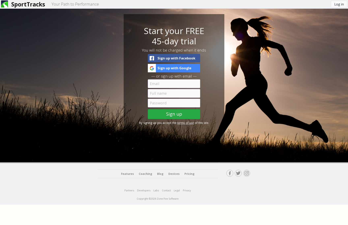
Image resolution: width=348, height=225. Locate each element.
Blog (160, 174)
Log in (339, 4)
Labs (156, 190)
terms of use (185, 123)
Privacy (187, 190)
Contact (166, 190)
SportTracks (28, 4)
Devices (174, 174)
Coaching (145, 174)
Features (127, 174)
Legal (177, 190)
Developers (143, 190)
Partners (129, 190)
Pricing (189, 174)
